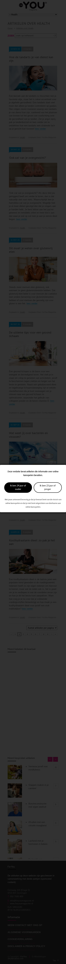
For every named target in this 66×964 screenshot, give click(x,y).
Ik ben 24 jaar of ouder (18, 488)
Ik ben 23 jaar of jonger (48, 488)
